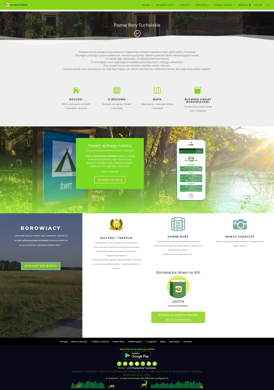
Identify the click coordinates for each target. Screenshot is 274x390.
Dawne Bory (201, 5)
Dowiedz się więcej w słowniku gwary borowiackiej (178, 317)
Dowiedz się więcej (110, 180)
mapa (157, 99)
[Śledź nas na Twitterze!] (154, 363)
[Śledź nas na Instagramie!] (149, 363)
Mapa (163, 341)
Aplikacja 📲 (245, 5)
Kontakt (258, 5)
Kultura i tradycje (116, 238)
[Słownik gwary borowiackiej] (131, 363)
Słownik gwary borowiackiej (198, 101)
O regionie (117, 99)
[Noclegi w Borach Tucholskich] (125, 363)
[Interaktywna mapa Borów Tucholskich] (119, 363)
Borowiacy (175, 341)
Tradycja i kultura (223, 5)
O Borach (184, 5)
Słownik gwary (135, 341)
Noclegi (146, 5)
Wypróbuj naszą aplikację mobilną (137, 349)
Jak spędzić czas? (164, 5)
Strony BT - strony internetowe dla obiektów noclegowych (138, 378)
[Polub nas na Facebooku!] (143, 363)
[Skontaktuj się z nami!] (137, 363)
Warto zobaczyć (240, 236)
